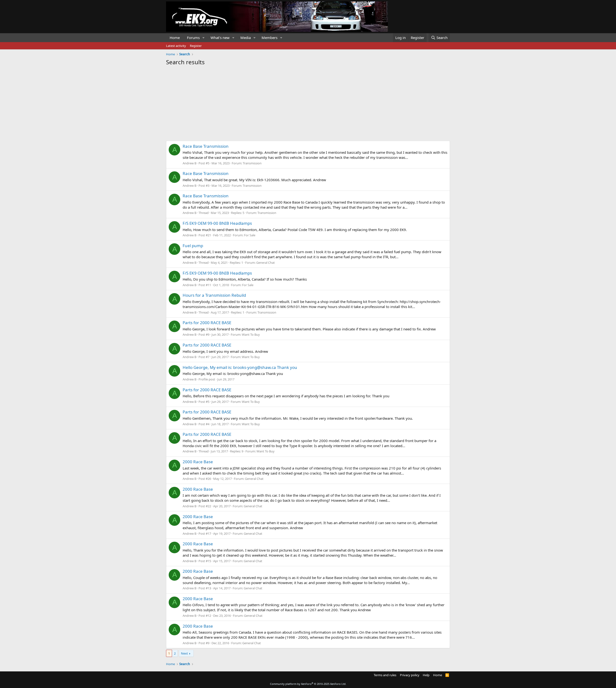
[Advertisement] (308, 102)
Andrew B (189, 163)
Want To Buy (251, 334)
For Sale (249, 235)
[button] (203, 37)
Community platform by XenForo (308, 684)
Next (184, 653)
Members (269, 37)
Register (196, 46)
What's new (220, 37)
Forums (193, 37)
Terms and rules (385, 675)
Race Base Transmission (206, 146)
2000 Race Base (198, 461)
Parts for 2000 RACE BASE (207, 322)
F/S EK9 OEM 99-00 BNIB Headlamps (217, 223)
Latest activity (176, 46)
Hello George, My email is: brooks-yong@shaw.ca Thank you (240, 367)
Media (245, 37)
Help (426, 675)
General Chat (265, 262)
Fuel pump (193, 245)
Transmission (252, 163)
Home (175, 37)
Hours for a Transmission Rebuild (214, 295)
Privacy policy (409, 675)
